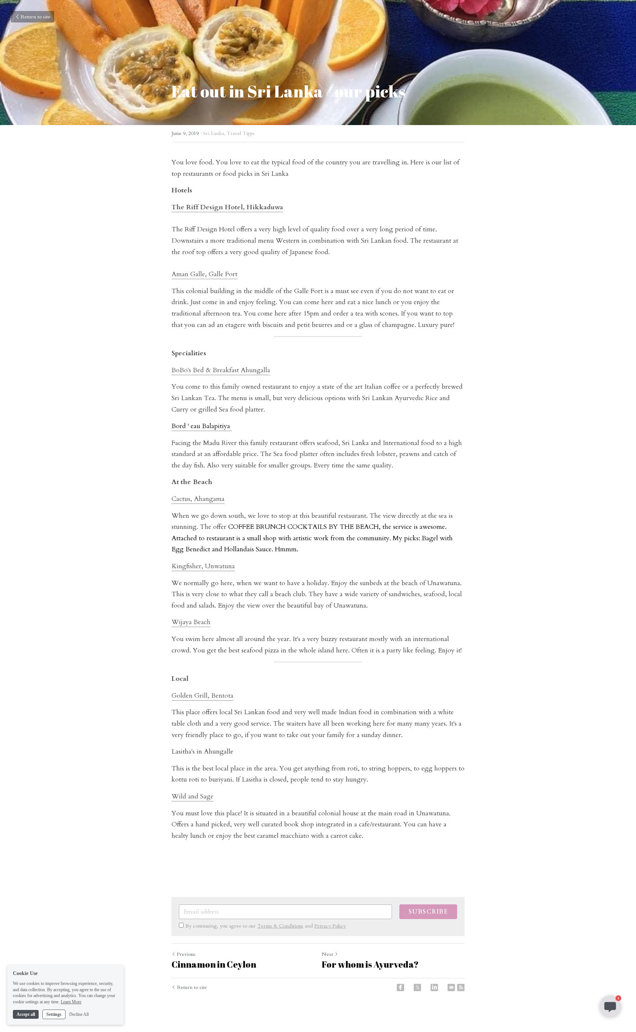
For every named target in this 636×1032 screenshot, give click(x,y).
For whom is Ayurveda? (370, 964)
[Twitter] (417, 987)
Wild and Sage (192, 796)
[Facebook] (400, 987)
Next (327, 954)
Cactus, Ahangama (198, 498)
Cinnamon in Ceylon (214, 964)
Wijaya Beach (191, 622)
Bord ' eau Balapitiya (202, 426)
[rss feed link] (460, 987)
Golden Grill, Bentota (202, 695)
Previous (186, 954)
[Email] (451, 987)
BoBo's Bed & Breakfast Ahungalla (221, 370)
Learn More (71, 1001)
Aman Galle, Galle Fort (204, 274)
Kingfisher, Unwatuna (203, 566)
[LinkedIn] (434, 987)
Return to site (35, 16)
